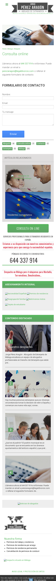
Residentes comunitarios (19, 215)
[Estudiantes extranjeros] (15, 305)
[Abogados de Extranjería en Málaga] (22, 178)
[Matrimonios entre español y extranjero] (35, 299)
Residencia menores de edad (21, 188)
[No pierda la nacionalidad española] (16, 294)
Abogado (17, 49)
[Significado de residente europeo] (37, 294)
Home (4, 49)
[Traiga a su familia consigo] (15, 299)
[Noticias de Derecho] (28, 504)
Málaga (10, 49)
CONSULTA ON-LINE (28, 228)
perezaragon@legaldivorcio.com (18, 71)
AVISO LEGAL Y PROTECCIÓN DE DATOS (28, 572)
